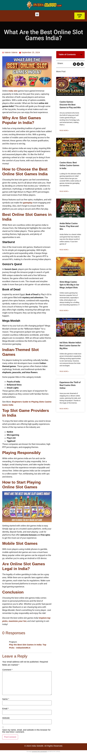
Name (5, 699)
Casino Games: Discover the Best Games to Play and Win (70, 105)
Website (6, 718)
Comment (7, 670)
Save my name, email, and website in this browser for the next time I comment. (26, 731)
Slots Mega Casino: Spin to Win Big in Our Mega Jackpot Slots (69, 285)
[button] (37, 14)
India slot (12, 91)
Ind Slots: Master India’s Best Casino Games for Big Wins (70, 345)
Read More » (64, 130)
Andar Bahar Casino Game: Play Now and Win (69, 226)
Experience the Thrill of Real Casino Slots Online (70, 385)
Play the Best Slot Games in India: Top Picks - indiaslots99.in (27, 646)
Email (5, 709)
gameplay (27, 203)
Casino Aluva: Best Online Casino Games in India (69, 165)
